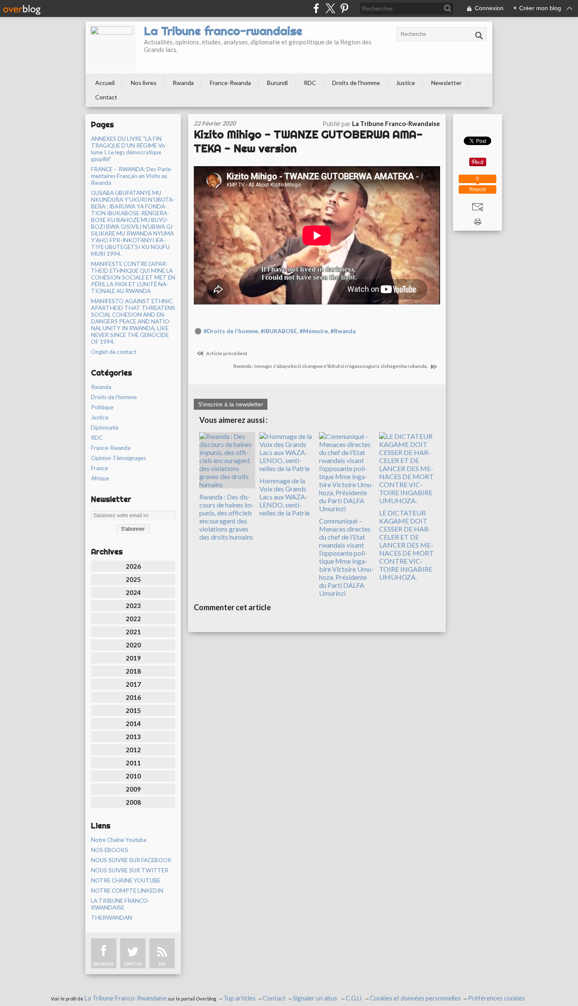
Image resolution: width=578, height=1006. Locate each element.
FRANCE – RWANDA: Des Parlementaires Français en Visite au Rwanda (132, 176)
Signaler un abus (316, 998)
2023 (133, 605)
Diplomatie (104, 427)
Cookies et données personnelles (415, 998)
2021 (133, 632)
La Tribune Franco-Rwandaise (125, 998)
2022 (133, 618)
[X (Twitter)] (330, 8)
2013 (133, 736)
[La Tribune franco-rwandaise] (111, 47)
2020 (133, 645)
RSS (162, 964)
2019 (133, 658)
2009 (133, 789)
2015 (133, 710)
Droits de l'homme (356, 82)
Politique (102, 407)
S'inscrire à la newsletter (230, 404)
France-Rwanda (230, 82)
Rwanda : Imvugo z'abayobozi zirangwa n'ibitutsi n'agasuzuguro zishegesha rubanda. (331, 366)
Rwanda (183, 82)
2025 (133, 579)
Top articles (239, 998)
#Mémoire (314, 331)
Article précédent (226, 353)
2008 (133, 802)
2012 (133, 750)
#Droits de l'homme (231, 331)
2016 (133, 697)
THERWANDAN (111, 917)
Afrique (100, 478)
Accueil (105, 82)
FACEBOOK (104, 964)
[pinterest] (344, 8)
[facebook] (316, 8)
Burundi (277, 82)
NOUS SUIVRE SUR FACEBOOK (131, 860)
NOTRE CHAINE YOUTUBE (125, 880)
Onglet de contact (113, 351)
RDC (310, 82)
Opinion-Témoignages (118, 458)
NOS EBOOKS (109, 850)
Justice (405, 82)
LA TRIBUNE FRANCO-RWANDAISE (120, 904)
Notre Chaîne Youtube (118, 839)
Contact (106, 97)
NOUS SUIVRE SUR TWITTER (129, 870)
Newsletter (446, 82)
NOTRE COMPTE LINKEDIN (127, 890)
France (99, 468)
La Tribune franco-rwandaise (223, 31)
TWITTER (133, 964)
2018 (133, 671)
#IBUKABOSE (279, 331)
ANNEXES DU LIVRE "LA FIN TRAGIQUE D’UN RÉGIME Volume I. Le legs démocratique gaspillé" (129, 148)
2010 (133, 776)
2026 (133, 566)
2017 (133, 684)
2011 (133, 763)
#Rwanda (342, 331)
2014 (133, 723)
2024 (133, 592)
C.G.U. (354, 998)
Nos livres (144, 82)
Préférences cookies (496, 998)
